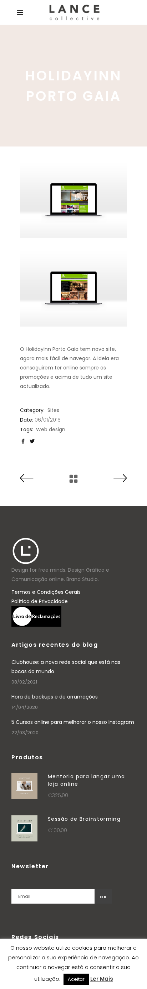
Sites (53, 410)
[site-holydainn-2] (73, 288)
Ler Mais (101, 979)
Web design (50, 429)
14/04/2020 (24, 707)
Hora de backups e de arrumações (54, 696)
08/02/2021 (24, 682)
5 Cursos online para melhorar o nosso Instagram (72, 722)
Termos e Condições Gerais (46, 592)
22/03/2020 (25, 732)
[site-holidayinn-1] (73, 199)
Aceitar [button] (76, 979)
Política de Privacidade (39, 601)
